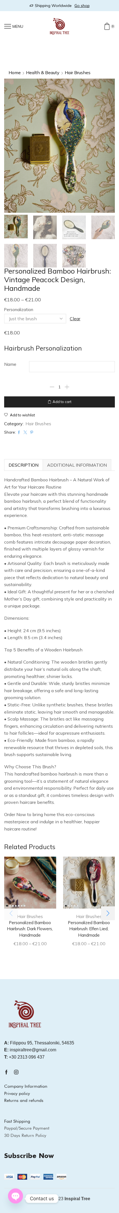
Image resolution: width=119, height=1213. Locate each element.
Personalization (18, 309)
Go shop (82, 5)
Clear (75, 318)
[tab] (23, 465)
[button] (11, 147)
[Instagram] (16, 1072)
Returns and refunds (23, 1100)
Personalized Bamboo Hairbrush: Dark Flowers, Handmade (30, 928)
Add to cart (62, 401)
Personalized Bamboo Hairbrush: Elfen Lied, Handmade (89, 928)
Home (15, 72)
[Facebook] (6, 1072)
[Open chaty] (15, 1196)
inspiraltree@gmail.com (30, 1049)
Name (10, 364)
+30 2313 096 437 (24, 1057)
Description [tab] (23, 465)
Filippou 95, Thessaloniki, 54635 (39, 1043)
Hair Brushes (77, 72)
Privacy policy (17, 1093)
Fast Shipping (17, 1121)
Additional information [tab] (77, 465)
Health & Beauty (43, 72)
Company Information (25, 1086)
